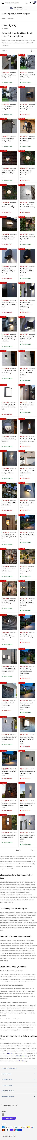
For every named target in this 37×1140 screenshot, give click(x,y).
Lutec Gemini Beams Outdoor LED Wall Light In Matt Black (27, 271)
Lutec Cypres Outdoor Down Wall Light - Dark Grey (9, 804)
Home (3, 18)
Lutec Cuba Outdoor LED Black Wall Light (8, 704)
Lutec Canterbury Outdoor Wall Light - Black (9, 76)
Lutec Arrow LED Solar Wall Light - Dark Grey (9, 504)
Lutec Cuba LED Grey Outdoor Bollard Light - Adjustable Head (26, 671)
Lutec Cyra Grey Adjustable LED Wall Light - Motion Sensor (27, 837)
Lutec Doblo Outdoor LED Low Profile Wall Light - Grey (27, 206)
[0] (34, 3)
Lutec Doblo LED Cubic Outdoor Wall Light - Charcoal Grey (26, 173)
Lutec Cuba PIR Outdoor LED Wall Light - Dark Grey (9, 738)
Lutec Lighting (10, 18)
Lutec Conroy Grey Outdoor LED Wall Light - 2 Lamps (27, 108)
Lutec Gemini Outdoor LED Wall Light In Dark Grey (27, 338)
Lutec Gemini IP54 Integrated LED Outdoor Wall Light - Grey (26, 305)
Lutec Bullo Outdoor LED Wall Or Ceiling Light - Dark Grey (9, 537)
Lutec (3, 79)
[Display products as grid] (31, 51)
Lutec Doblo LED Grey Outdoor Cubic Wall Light (8, 206)
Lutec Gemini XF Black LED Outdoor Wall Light (9, 372)
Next (32, 850)
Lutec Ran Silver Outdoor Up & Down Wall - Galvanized (27, 440)
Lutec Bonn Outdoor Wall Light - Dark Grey (26, 504)
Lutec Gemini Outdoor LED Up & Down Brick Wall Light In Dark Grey (9, 339)
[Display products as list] (34, 51)
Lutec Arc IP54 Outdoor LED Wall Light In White (27, 472)
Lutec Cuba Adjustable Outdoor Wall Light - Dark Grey (8, 637)
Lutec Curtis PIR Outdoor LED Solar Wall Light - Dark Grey (27, 739)
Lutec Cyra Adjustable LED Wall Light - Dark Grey (9, 836)
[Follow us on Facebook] (3, 1114)
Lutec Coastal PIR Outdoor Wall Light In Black (9, 108)
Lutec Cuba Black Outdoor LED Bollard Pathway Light (27, 636)
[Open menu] (3, 3)
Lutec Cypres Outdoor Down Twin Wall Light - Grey (27, 772)
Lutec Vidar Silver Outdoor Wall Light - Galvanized (9, 472)
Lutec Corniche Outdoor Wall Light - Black (8, 139)
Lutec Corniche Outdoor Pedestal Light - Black (26, 570)
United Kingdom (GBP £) (8, 1105)
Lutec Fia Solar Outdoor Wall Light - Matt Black (27, 237)
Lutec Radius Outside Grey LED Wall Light (9, 440)
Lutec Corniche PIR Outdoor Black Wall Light (27, 139)
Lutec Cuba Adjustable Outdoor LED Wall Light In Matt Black (27, 603)
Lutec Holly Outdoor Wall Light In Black (26, 406)
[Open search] (27, 3)
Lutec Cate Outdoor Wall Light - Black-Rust (8, 570)
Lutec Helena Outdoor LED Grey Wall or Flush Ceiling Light (9, 407)
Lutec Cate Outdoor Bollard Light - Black (27, 536)
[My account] (30, 3)
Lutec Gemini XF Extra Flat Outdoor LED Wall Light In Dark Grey (27, 373)
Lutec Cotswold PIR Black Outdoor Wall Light (8, 602)
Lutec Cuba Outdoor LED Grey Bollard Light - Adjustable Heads (26, 705)
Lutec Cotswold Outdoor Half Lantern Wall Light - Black (8, 173)
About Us (9, 1053)
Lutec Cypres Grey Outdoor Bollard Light (9, 772)
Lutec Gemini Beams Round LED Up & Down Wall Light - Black (9, 305)
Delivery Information (21, 1056)
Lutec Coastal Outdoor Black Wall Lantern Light (27, 76)
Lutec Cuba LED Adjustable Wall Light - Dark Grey (9, 670)
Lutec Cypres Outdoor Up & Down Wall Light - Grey (27, 804)
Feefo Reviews (21, 1061)
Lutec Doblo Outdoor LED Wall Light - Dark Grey (8, 237)
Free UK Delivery (20, 8)
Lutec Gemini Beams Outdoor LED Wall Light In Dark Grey (8, 271)
